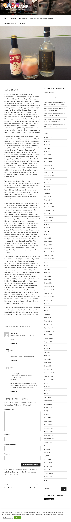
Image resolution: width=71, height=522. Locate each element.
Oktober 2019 (48, 404)
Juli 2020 (47, 387)
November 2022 (49, 290)
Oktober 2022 (48, 293)
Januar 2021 (47, 366)
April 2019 (47, 414)
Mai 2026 (47, 148)
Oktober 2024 (48, 214)
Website (7, 454)
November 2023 (49, 252)
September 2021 (49, 338)
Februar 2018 (48, 463)
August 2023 (48, 262)
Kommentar (9, 409)
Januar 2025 (48, 203)
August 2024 (48, 220)
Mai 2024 (47, 231)
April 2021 (47, 355)
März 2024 (47, 238)
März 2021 (47, 359)
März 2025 (47, 196)
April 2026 (47, 151)
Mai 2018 (47, 452)
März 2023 (47, 276)
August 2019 (48, 407)
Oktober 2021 (48, 335)
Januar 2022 (48, 324)
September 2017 (49, 473)
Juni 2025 (47, 186)
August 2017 (48, 476)
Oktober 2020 (48, 376)
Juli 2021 (46, 345)
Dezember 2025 (49, 165)
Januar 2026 (48, 162)
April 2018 (47, 456)
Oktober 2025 (48, 172)
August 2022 (48, 300)
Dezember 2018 (49, 428)
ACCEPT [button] (18, 517)
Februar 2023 (48, 279)
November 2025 (49, 169)
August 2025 (48, 179)
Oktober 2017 (48, 470)
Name (7, 435)
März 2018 (47, 459)
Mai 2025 (47, 189)
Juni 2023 (47, 265)
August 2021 (48, 342)
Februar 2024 (48, 241)
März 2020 (47, 397)
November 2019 (49, 400)
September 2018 (49, 438)
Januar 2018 (48, 466)
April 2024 (47, 234)
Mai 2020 (47, 393)
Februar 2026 (48, 158)
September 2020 (49, 380)
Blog (5, 18)
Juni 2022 (47, 307)
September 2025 (49, 176)
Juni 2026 (47, 144)
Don (11, 350)
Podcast (13, 18)
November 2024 (49, 210)
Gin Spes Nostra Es (10, 23)
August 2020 (48, 383)
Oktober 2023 (48, 255)
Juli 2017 (46, 480)
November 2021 (49, 331)
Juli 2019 (46, 411)
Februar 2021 (48, 362)
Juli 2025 (47, 182)
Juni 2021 (47, 348)
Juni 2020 (47, 390)
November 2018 (49, 432)
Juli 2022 (46, 303)
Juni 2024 (47, 227)
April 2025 (47, 193)
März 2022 (47, 317)
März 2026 (47, 155)
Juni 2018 (47, 449)
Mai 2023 (47, 269)
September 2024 (49, 217)
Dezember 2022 (49, 286)
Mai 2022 (47, 310)
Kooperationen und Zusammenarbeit (41, 18)
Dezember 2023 (49, 248)
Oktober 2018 (48, 435)
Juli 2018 (46, 445)
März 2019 (47, 418)
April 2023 (47, 272)
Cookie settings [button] (8, 518)
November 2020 (49, 373)
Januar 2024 (48, 245)
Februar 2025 (48, 200)
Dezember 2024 (49, 207)
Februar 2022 (48, 321)
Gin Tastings (23, 18)
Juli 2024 (47, 224)
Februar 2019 (48, 421)
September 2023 (49, 259)
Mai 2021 (47, 352)
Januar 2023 (48, 283)
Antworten (13, 343)
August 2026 (48, 137)
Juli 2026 (47, 141)
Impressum (23, 23)
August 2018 (48, 442)
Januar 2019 (48, 425)
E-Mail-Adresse (10, 444)
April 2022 (47, 314)
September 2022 (49, 297)
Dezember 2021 (49, 328)
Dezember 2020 (49, 369)
